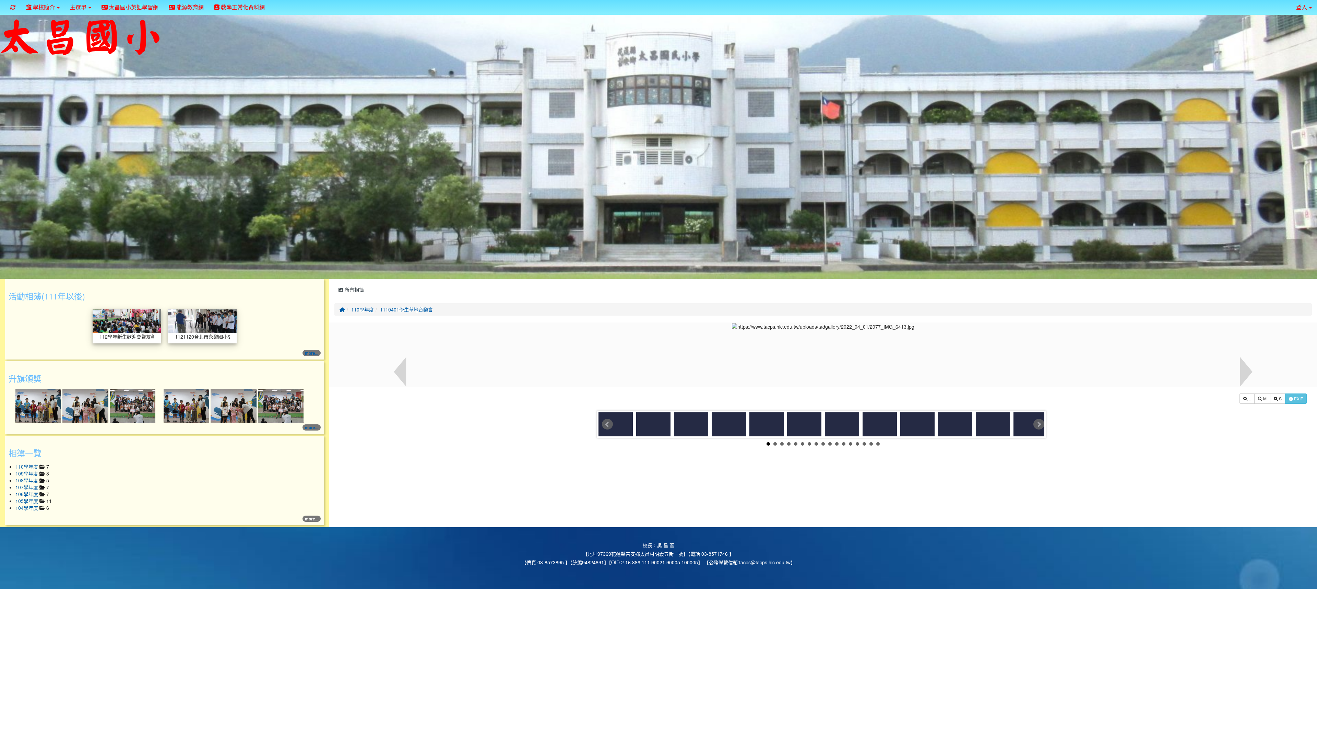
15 (864, 444)
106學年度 (27, 494)
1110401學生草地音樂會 (406, 309)
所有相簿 (353, 289)
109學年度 (27, 473)
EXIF (1298, 398)
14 (857, 444)
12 (843, 444)
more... (311, 353)
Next (1038, 424)
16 (871, 444)
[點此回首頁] (658, 145)
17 (878, 444)
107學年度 (27, 487)
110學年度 (362, 309)
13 (850, 444)
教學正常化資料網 (242, 7)
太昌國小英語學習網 (133, 7)
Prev (607, 424)
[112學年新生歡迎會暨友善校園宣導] (127, 320)
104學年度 (27, 507)
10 (830, 444)
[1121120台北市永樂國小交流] (202, 320)
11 (837, 444)
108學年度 (27, 480)
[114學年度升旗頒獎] (38, 405)
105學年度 (27, 500)
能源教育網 (189, 7)
